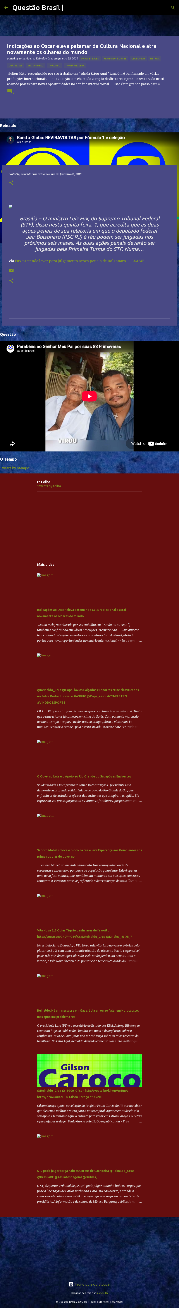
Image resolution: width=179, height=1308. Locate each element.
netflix (155, 58)
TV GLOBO (54, 65)
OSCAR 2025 (15, 65)
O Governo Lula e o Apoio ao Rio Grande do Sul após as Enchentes (84, 776)
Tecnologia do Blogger (92, 1284)
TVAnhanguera (74, 65)
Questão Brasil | (38, 7)
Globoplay (138, 58)
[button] (11, 183)
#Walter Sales (90, 58)
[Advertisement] (89, 525)
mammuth (102, 1293)
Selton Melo (35, 65)
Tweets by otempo (14, 468)
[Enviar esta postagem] (11, 272)
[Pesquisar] (173, 7)
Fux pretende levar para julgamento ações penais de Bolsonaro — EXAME (79, 261)
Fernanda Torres (115, 58)
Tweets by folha (49, 486)
